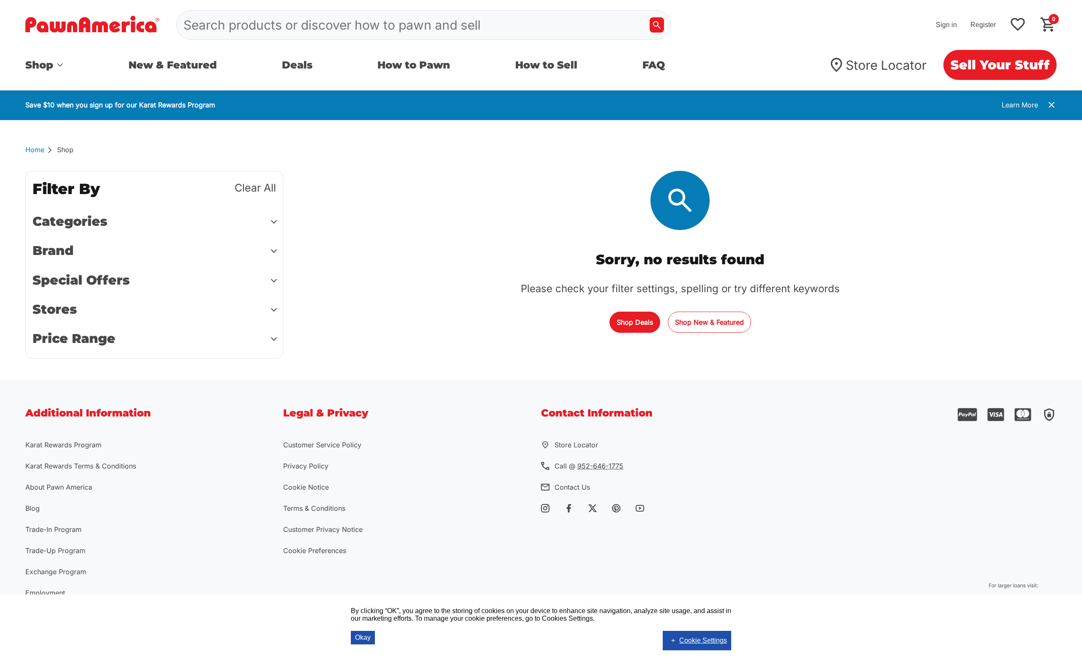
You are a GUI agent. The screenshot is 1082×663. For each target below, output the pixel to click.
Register (983, 24)
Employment (45, 593)
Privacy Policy (305, 466)
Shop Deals (635, 322)
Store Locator (886, 65)
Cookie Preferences (314, 550)
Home (34, 149)
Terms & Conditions (314, 508)
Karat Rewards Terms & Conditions (80, 466)
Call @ (589, 466)
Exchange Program (55, 571)
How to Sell (546, 65)
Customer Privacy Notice (323, 529)
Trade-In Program (53, 529)
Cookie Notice (306, 487)
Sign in (946, 24)
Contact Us (572, 487)
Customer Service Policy (322, 445)
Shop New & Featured (709, 322)
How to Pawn (413, 65)
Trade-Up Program (55, 550)
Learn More (1020, 105)
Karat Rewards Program (63, 445)
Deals (297, 65)
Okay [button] (363, 637)
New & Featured (172, 65)
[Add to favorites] (1017, 25)
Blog (32, 508)
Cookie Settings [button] (703, 640)
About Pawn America (58, 487)
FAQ (653, 65)
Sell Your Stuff (1000, 65)
